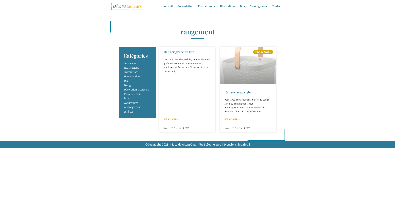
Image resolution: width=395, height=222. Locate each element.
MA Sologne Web (210, 144)
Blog (243, 6)
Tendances (130, 63)
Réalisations (227, 6)
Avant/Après (131, 103)
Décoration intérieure (136, 89)
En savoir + (171, 119)
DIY (126, 81)
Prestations (205, 6)
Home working (132, 76)
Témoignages (258, 6)
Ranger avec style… (239, 92)
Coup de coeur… (133, 94)
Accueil (168, 6)
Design (128, 85)
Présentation (185, 6)
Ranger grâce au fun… (180, 52)
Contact (277, 6)
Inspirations (131, 72)
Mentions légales (236, 144)
